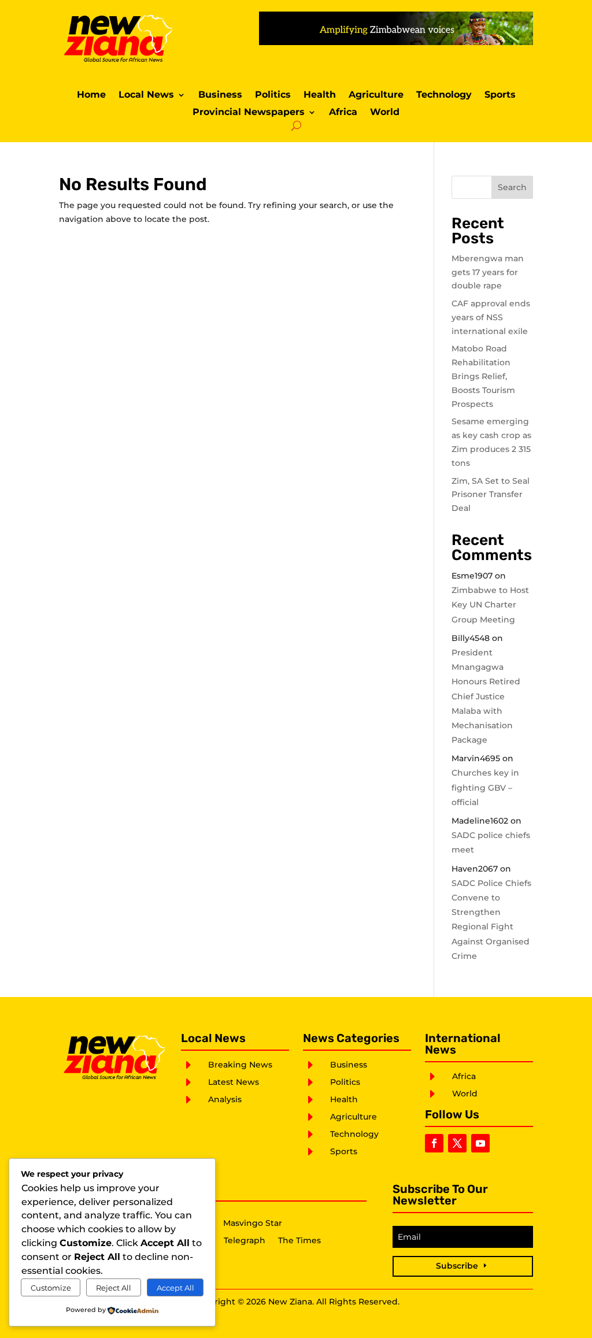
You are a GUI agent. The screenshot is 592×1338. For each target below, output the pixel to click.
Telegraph (244, 1241)
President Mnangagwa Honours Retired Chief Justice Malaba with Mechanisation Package (486, 696)
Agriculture (376, 95)
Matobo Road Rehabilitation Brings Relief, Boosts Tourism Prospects (483, 376)
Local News (146, 95)
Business (220, 95)
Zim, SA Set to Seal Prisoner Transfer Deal (491, 495)
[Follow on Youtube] (480, 1143)
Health (320, 95)
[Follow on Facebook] (434, 1143)
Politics (273, 95)
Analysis (225, 1099)
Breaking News (240, 1064)
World (384, 112)
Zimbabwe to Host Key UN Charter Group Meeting (490, 604)
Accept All (175, 1287)
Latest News (233, 1082)
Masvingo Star (252, 1223)
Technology (444, 95)
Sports (500, 95)
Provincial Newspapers (249, 112)
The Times (299, 1241)
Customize (51, 1287)
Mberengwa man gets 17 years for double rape (488, 272)
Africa (343, 112)
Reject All (113, 1287)
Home (91, 95)
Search (512, 187)
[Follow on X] (457, 1143)
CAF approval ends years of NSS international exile (491, 317)
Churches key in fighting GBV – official (485, 787)
